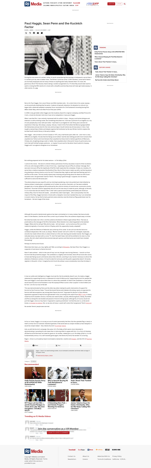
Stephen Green (52, 386)
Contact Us (71, 456)
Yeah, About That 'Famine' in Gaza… (81, 381)
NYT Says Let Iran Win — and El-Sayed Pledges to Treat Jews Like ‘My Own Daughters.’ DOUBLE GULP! (35, 406)
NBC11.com (82, 294)
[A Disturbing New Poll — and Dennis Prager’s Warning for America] (58, 395)
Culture (66, 5)
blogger (73, 339)
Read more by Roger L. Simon (45, 355)
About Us (86, 456)
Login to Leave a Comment (58, 432)
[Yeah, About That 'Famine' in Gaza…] (81, 373)
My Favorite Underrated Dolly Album (107, 80)
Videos (71, 5)
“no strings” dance (60, 326)
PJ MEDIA (33, 361)
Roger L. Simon (29, 30)
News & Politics (56, 5)
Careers (85, 459)
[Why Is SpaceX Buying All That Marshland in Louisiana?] (58, 373)
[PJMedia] (33, 3)
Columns (46, 5)
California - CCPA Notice (119, 459)
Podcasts (53, 3)
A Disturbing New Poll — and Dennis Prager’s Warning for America (57, 405)
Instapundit (67, 3)
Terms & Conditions (104, 459)
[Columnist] (30, 353)
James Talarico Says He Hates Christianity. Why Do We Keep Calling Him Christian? (80, 406)
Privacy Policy (117, 456)
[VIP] (77, 5)
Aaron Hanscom (52, 408)
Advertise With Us (104, 456)
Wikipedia (66, 247)
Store (60, 3)
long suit (88, 303)
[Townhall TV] (77, 3)
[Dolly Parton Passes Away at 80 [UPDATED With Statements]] (35, 373)
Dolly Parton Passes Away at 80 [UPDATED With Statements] (35, 382)
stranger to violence (36, 303)
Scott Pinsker (29, 412)
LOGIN (119, 4)
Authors (46, 3)
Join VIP (111, 4)
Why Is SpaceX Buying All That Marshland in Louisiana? (58, 382)
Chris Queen (28, 386)
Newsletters (72, 459)
